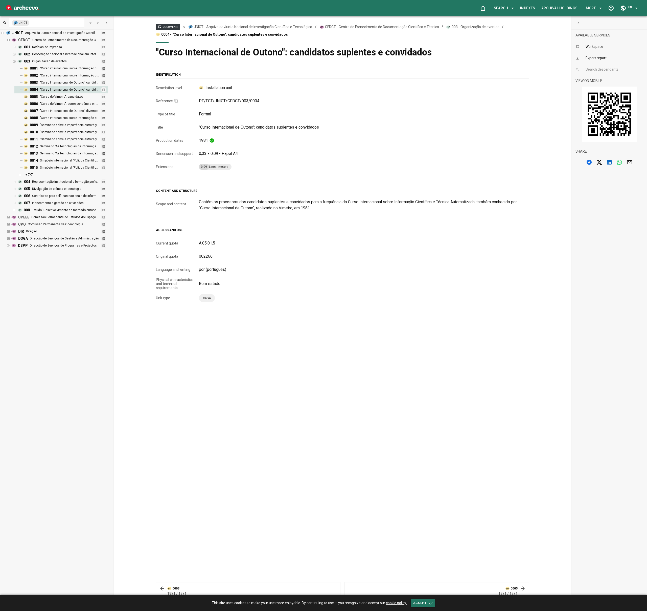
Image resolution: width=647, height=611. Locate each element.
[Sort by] (90, 23)
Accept (420, 603)
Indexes (527, 8)
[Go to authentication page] (611, 8)
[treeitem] (66, 89)
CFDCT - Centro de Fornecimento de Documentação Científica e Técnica (382, 27)
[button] (503, 8)
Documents (168, 27)
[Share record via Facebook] (589, 162)
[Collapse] (107, 23)
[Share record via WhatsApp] (619, 162)
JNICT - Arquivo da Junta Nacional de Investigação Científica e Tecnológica (253, 27)
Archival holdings (559, 8)
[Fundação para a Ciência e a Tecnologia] (22, 8)
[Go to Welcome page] (483, 8)
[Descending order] (99, 23)
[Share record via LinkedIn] (609, 162)
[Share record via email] (630, 162)
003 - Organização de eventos (475, 27)
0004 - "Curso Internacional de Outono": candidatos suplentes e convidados (224, 34)
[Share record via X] (599, 162)
